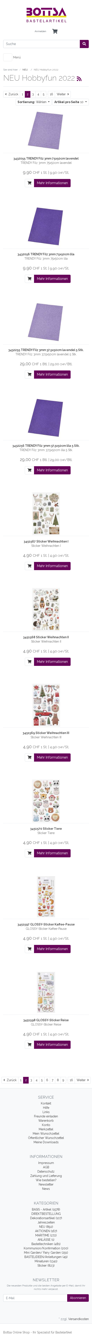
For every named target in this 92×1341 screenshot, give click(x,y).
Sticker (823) (46, 1265)
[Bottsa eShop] (46, 14)
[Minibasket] (55, 32)
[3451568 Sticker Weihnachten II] (46, 609)
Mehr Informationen (52, 183)
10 (69, 102)
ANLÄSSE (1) (46, 1239)
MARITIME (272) (46, 1235)
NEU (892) (46, 1226)
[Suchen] (84, 44)
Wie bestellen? (46, 1180)
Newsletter (46, 1184)
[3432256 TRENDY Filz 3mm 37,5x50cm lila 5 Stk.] (46, 417)
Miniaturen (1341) (46, 1261)
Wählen (32, 102)
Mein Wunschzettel (46, 1133)
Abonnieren (78, 1298)
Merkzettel (46, 1129)
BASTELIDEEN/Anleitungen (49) (46, 1257)
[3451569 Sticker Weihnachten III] (46, 705)
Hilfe (46, 1107)
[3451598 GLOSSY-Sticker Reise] (46, 992)
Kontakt (46, 1103)
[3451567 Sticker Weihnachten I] (46, 513)
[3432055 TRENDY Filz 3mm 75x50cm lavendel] (46, 130)
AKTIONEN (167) (46, 1231)
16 (51, 94)
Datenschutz (46, 1171)
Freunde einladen (46, 1116)
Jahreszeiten (46, 1222)
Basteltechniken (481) (46, 1244)
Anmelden (40, 31)
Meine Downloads (46, 1142)
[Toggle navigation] (7, 57)
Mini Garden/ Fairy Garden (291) (46, 1252)
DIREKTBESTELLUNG (46, 1214)
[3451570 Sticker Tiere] (46, 800)
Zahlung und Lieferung (46, 1176)
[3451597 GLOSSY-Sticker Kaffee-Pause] (46, 896)
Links (46, 1112)
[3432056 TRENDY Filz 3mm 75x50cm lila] (46, 226)
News (46, 1188)
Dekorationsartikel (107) (46, 1218)
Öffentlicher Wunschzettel (46, 1138)
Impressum (46, 1163)
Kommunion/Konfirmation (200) (46, 1248)
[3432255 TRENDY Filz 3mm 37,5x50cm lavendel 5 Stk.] (46, 322)
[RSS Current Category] (79, 78)
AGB (46, 1167)
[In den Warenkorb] (29, 183)
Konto (46, 1125)
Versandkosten (78, 1319)
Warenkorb (46, 1120)
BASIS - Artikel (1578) (46, 1209)
